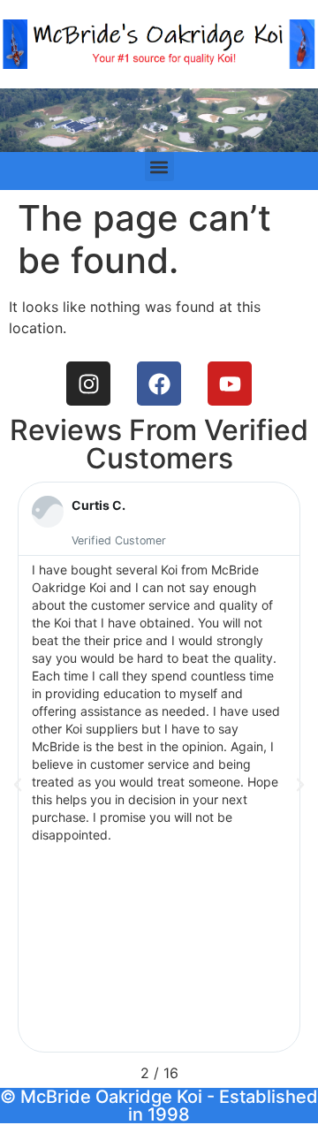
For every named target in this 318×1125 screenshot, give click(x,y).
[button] (159, 166)
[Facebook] (159, 383)
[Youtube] (230, 383)
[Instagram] (88, 383)
